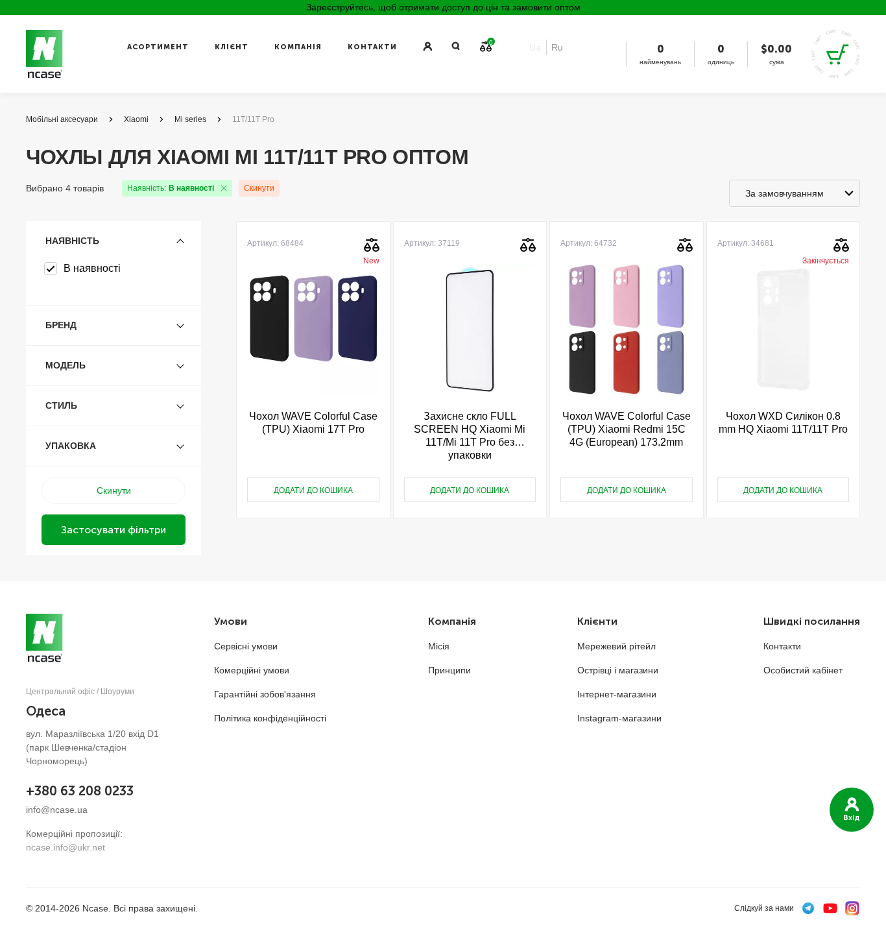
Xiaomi (136, 119)
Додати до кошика (313, 490)
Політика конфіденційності (270, 718)
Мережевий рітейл (616, 646)
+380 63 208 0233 (80, 791)
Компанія (298, 47)
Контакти (372, 47)
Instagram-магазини (619, 718)
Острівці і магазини (617, 670)
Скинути (259, 188)
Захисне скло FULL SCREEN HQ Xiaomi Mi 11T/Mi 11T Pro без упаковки (469, 436)
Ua (535, 47)
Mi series (190, 119)
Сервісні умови (246, 646)
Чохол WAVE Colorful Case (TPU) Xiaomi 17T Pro (313, 423)
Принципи (449, 670)
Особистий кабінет (803, 670)
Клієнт (231, 47)
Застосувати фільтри (113, 530)
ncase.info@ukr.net (65, 847)
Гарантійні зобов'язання (265, 694)
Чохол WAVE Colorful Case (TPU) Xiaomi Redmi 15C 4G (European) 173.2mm (626, 429)
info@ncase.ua (57, 809)
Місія (438, 646)
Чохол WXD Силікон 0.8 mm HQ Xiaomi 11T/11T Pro (783, 423)
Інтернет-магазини (616, 694)
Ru (557, 47)
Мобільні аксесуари (62, 119)
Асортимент (158, 47)
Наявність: (170, 188)
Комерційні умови (251, 670)
